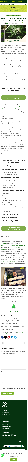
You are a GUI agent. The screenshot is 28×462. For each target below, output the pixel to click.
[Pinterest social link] (8, 337)
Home (10, 10)
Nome (2, 371)
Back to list (13, 343)
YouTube (3, 249)
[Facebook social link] (2, 337)
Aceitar (13, 459)
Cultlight (3, 243)
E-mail (2, 376)
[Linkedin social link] (12, 337)
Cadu (7, 23)
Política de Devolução (7, 414)
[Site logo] (13, 4)
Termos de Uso (5, 412)
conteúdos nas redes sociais (8, 261)
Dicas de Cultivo (16, 15)
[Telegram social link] (15, 337)
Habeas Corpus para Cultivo (8, 426)
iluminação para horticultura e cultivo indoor (13, 245)
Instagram (18, 247)
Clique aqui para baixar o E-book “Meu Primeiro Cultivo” (13, 97)
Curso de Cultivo (5, 428)
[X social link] (5, 337)
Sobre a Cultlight (5, 424)
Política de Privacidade (7, 416)
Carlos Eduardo (12, 239)
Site (2, 382)
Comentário (4, 356)
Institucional (16, 10)
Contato (3, 418)
